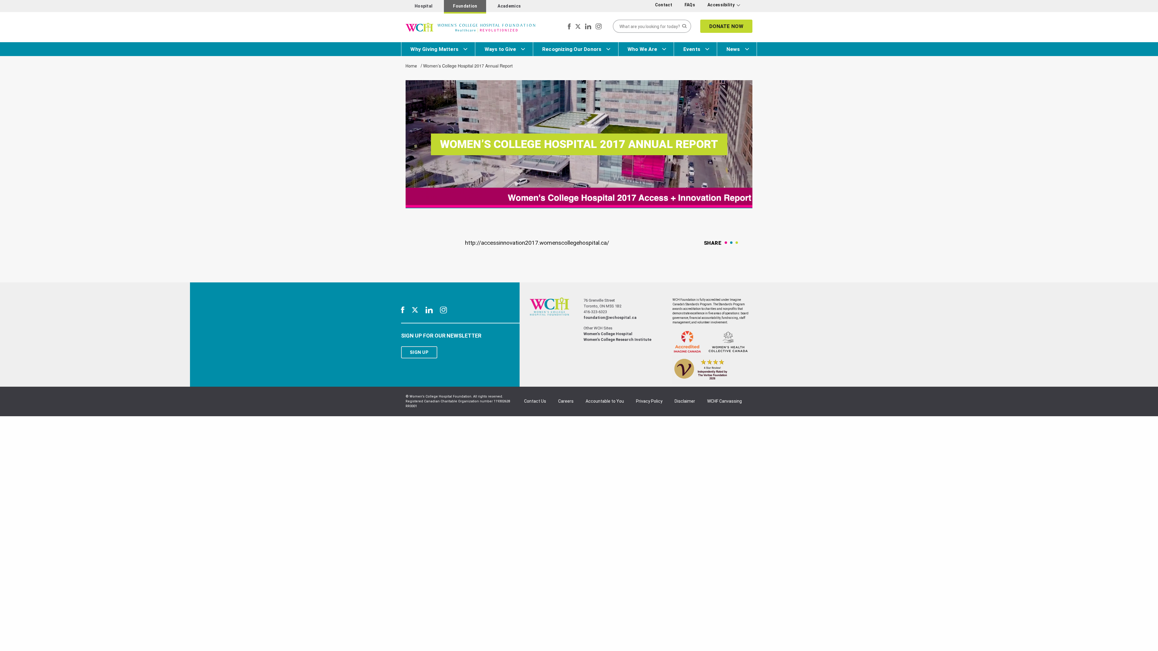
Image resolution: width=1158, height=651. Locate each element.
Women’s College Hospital (608, 334)
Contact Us (535, 401)
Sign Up (419, 352)
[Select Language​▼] (747, 6)
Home (411, 66)
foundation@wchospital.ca (610, 317)
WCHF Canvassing (724, 401)
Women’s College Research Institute (617, 339)
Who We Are (642, 49)
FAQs (690, 4)
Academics (509, 6)
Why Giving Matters (434, 49)
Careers (566, 401)
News (733, 49)
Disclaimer (685, 401)
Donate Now (726, 26)
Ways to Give (500, 49)
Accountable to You (605, 401)
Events (691, 49)
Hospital (423, 6)
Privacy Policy (649, 401)
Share (713, 243)
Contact (663, 4)
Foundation (465, 6)
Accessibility (721, 4)
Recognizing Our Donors (571, 49)
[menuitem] (664, 5)
